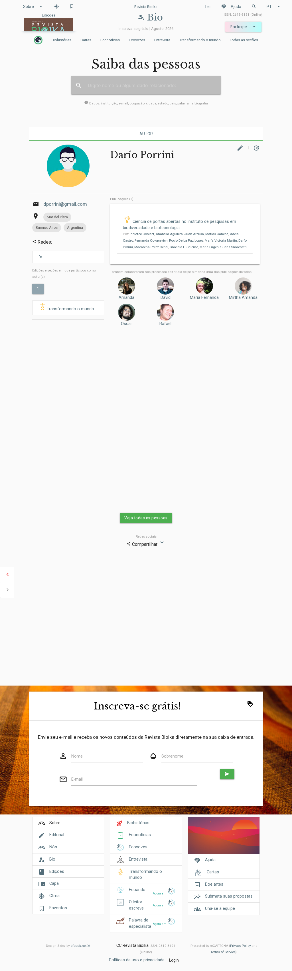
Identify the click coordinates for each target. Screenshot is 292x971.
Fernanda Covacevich (151, 240)
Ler (208, 6)
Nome (77, 756)
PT (274, 6)
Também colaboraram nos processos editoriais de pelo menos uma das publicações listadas (181, 272)
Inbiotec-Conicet (142, 234)
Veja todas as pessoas (146, 518)
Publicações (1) (121, 199)
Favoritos (58, 908)
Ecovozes (137, 40)
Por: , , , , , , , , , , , (185, 240)
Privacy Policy (240, 946)
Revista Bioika (145, 7)
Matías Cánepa (216, 234)
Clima (54, 895)
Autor (146, 133)
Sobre (33, 6)
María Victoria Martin (221, 240)
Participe (243, 26)
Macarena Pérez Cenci (151, 247)
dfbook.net (78, 946)
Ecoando (137, 889)
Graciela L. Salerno (184, 247)
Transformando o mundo (200, 40)
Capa (54, 883)
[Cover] (224, 838)
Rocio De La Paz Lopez (186, 240)
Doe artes (214, 884)
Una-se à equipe (220, 908)
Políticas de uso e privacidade (137, 960)
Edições (56, 871)
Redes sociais (146, 536)
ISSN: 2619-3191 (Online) (243, 15)
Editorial (56, 834)
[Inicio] (38, 40)
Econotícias (110, 40)
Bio (52, 859)
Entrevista (162, 40)
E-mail (77, 779)
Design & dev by (66, 946)
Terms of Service (223, 952)
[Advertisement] (68, 409)
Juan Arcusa (194, 234)
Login (174, 960)
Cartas (85, 40)
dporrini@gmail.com (65, 204)
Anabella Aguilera (169, 234)
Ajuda (231, 6)
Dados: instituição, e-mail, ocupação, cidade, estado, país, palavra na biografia (146, 103)
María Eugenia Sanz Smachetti (223, 247)
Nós (53, 847)
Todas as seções (244, 40)
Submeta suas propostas (229, 896)
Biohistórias (61, 40)
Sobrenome (172, 756)
